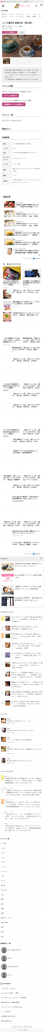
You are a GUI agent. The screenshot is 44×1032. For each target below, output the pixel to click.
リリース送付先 (5, 1011)
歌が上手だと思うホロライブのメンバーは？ (20, 730)
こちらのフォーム (12, 74)
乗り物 (3, 885)
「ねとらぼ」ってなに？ (8, 988)
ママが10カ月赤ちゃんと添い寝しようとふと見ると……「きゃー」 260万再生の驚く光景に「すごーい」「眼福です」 (27, 656)
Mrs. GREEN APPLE (14, 950)
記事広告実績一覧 (6, 1021)
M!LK (9, 958)
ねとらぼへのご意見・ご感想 (9, 993)
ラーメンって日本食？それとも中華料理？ (19, 740)
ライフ (3, 880)
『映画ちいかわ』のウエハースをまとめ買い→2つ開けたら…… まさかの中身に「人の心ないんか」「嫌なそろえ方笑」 (27, 665)
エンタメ (3, 848)
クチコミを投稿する (9, 32)
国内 (2, 904)
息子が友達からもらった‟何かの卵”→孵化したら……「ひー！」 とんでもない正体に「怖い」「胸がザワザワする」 (27, 636)
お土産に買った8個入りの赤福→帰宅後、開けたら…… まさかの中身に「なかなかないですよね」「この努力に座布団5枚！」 (26, 704)
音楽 (2, 936)
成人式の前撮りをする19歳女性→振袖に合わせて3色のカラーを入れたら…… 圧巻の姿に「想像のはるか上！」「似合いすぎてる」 (27, 694)
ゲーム (3, 857)
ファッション (5, 871)
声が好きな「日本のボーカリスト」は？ (19, 721)
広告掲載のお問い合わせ (8, 1016)
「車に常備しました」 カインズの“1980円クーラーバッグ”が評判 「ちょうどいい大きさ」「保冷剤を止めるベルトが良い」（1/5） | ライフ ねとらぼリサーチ (23, 816)
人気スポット (5, 890)
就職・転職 (4, 922)
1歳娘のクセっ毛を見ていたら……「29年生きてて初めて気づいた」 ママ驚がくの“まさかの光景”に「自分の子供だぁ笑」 (27, 684)
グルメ (3, 853)
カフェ (14, 148)
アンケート (4, 714)
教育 (2, 927)
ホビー (3, 876)
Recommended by (28, 258)
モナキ (10, 975)
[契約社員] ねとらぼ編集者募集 (10, 1002)
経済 (2, 932)
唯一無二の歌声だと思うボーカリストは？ (19, 761)
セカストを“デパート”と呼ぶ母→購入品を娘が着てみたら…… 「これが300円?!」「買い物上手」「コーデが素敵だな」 (27, 619)
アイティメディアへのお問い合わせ (11, 1007)
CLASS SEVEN (13, 966)
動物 (2, 899)
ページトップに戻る (22, 1030)
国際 (2, 908)
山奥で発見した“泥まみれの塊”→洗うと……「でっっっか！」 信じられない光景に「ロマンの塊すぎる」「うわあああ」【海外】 (27, 646)
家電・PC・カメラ (6, 918)
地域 (2, 913)
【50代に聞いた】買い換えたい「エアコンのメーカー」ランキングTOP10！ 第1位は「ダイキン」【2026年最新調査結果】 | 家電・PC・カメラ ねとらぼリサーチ (23, 828)
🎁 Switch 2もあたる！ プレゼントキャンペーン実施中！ (15, 1)
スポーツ (3, 862)
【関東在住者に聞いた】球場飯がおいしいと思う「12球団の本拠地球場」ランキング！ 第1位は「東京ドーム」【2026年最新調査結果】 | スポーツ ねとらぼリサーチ (23, 781)
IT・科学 (3, 843)
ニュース (3, 867)
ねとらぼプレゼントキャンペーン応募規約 (13, 997)
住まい (3, 894)
